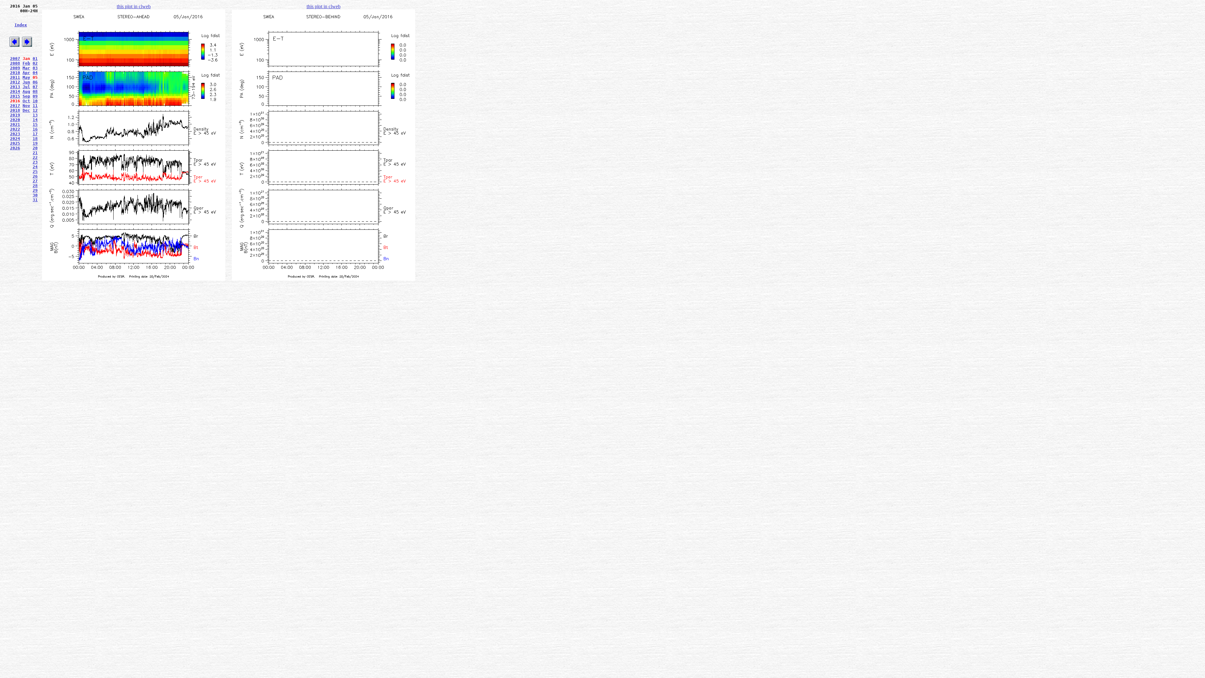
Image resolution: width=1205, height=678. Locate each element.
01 (35, 58)
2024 (15, 138)
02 (35, 63)
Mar (26, 68)
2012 (15, 82)
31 (35, 199)
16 (35, 129)
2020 (15, 119)
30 (35, 195)
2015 (15, 96)
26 (35, 176)
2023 (15, 134)
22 (35, 157)
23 (35, 162)
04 (35, 72)
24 (35, 166)
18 (35, 138)
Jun (26, 82)
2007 (15, 58)
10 (35, 101)
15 (35, 124)
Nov (26, 105)
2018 (15, 110)
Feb (26, 63)
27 (35, 181)
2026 (15, 148)
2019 (15, 115)
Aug (26, 91)
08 (35, 91)
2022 (15, 129)
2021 (15, 124)
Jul (26, 86)
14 (35, 119)
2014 (15, 91)
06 (35, 82)
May (26, 77)
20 (35, 148)
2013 (15, 86)
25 (35, 171)
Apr (26, 72)
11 (35, 105)
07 (35, 86)
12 (35, 110)
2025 (15, 143)
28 (35, 185)
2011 (15, 77)
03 (35, 68)
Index (20, 25)
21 (35, 152)
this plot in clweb (134, 6)
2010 (15, 72)
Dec (26, 110)
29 (35, 190)
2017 (15, 105)
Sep (26, 96)
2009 (15, 68)
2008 (15, 63)
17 (35, 134)
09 (35, 96)
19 (35, 143)
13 (35, 115)
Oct (26, 101)
